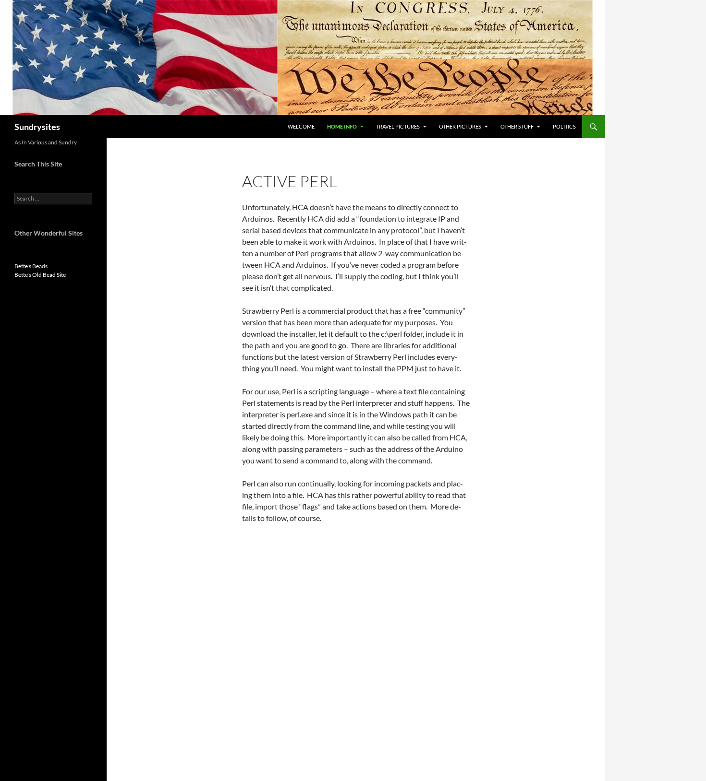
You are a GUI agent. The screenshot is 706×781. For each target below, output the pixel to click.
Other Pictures (460, 126)
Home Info (342, 126)
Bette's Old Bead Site (40, 274)
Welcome (301, 126)
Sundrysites (37, 126)
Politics (564, 126)
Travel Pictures (398, 126)
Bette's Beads (31, 266)
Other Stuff (517, 126)
